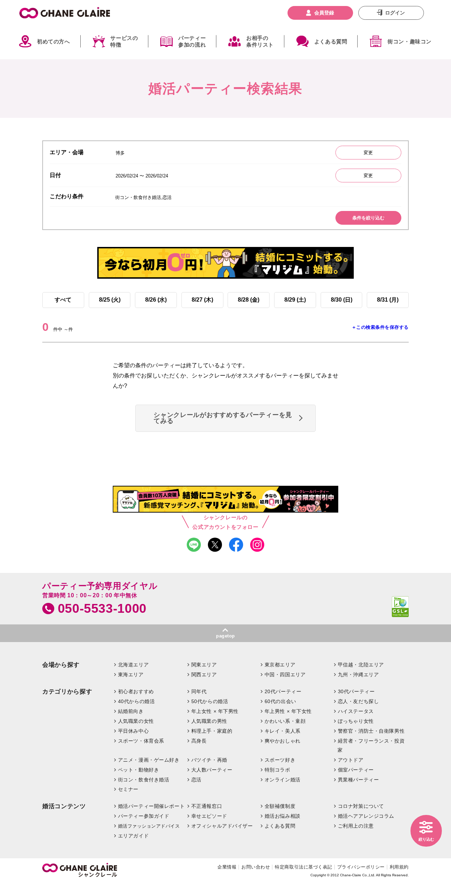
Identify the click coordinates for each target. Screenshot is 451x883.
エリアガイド (133, 836)
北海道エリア (133, 664)
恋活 (196, 779)
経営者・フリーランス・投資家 (371, 745)
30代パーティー (356, 691)
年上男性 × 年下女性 (288, 711)
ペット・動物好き (138, 770)
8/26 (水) (156, 300)
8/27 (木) (202, 300)
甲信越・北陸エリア (361, 664)
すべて (63, 300)
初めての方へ (53, 41)
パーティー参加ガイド (143, 816)
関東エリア (204, 664)
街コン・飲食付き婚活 (143, 779)
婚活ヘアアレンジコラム (366, 816)
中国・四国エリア (285, 674)
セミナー (128, 789)
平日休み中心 (133, 731)
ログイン (395, 13)
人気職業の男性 (209, 721)
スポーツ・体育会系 (141, 741)
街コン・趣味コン (410, 41)
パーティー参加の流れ (192, 41)
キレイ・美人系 (283, 731)
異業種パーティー (358, 779)
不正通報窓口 (206, 806)
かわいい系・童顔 (285, 721)
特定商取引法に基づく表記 (303, 867)
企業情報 (226, 867)
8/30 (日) (341, 300)
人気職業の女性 (136, 721)
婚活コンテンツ (64, 806)
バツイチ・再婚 (209, 760)
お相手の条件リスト (260, 41)
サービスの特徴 (124, 41)
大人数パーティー (212, 770)
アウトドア (351, 760)
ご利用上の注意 (356, 826)
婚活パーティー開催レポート (151, 806)
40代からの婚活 (136, 701)
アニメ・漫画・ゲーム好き (149, 760)
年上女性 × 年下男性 (215, 711)
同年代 (199, 691)
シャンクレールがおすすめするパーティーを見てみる (223, 418)
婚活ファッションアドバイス (149, 826)
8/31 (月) (388, 300)
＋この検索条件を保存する (380, 327)
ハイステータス (356, 711)
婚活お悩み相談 (283, 816)
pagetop (225, 636)
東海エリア (131, 674)
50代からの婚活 (209, 701)
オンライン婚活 (283, 779)
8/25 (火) (110, 300)
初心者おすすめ (136, 691)
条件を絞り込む (368, 217)
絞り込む (426, 839)
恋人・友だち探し (358, 701)
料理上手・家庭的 (212, 731)
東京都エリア (280, 664)
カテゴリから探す (67, 691)
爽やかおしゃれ (283, 741)
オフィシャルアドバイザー (222, 826)
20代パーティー (283, 691)
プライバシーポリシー (361, 867)
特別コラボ (277, 770)
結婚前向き (131, 711)
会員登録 (324, 13)
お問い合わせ (255, 867)
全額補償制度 (280, 806)
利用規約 (399, 867)
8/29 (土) (295, 300)
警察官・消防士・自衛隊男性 (371, 731)
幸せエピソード (209, 816)
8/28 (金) (248, 300)
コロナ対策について (361, 806)
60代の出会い (280, 701)
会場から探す (61, 664)
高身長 (199, 741)
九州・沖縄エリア (358, 674)
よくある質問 (330, 41)
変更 (368, 152)
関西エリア (204, 674)
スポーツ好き (280, 760)
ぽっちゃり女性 (356, 721)
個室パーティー (356, 770)
